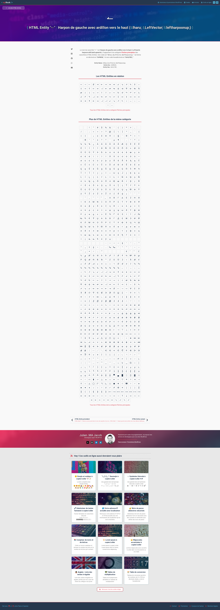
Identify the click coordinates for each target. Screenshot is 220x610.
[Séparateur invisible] (122, 251)
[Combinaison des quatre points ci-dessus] (135, 251)
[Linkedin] (96, 442)
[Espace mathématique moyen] (106, 251)
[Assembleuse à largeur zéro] (93, 243)
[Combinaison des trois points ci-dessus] (131, 251)
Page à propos (122, 442)
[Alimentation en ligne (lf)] (85, 128)
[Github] (92, 442)
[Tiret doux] (81, 140)
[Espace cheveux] (81, 243)
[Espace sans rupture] (89, 136)
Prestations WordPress (134, 442)
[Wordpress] (100, 442)
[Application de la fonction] (114, 251)
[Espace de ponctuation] (135, 239)
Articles (196, 2)
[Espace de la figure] (131, 239)
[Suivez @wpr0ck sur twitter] (214, 2)
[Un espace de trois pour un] (122, 239)
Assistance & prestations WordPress (171, 2)
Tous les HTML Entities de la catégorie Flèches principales (110, 110)
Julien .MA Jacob (90, 435)
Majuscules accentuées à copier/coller (136, 542)
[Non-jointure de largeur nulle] (89, 243)
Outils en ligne (207, 2)
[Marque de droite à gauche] (102, 243)
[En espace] (114, 239)
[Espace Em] (118, 239)
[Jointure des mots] (110, 251)
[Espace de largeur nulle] (85, 243)
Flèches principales (128, 52)
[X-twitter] (87, 442)
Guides (188, 2)
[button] (73, 49)
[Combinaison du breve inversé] (102, 198)
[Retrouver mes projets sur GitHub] (217, 2)
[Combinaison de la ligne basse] (106, 198)
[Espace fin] (139, 239)
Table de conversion (136, 572)
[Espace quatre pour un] (126, 239)
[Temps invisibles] (118, 251)
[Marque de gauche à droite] (98, 243)
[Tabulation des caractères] (81, 128)
